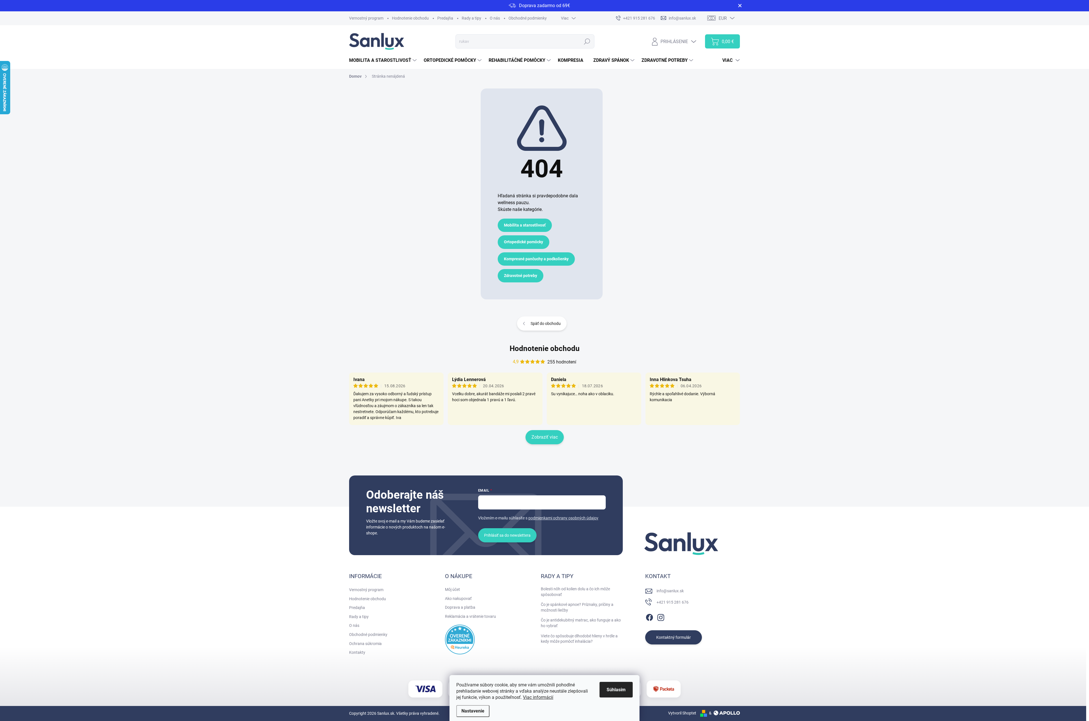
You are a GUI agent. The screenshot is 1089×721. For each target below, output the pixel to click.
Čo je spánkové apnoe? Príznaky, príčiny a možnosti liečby (577, 607)
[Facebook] (649, 616)
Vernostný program (366, 18)
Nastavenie (472, 711)
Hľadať (587, 41)
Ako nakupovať (458, 598)
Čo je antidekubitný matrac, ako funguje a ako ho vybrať (581, 623)
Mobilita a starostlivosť (525, 225)
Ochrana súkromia (365, 643)
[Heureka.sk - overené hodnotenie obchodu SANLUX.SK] (460, 639)
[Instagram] (661, 616)
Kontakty (357, 652)
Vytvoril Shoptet (682, 713)
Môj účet (452, 589)
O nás (495, 18)
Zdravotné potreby (520, 275)
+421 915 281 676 (673, 602)
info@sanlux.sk (670, 591)
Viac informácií (538, 697)
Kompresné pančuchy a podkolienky (536, 259)
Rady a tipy (471, 18)
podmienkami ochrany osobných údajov (563, 518)
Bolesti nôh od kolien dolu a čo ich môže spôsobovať (575, 592)
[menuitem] (383, 60)
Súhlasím (616, 689)
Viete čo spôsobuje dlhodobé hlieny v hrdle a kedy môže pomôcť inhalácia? (579, 639)
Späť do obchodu (546, 323)
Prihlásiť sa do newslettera (507, 535)
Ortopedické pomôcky (523, 242)
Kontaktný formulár (673, 637)
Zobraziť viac (544, 437)
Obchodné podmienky (527, 18)
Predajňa (445, 18)
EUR (723, 18)
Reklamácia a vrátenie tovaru (470, 616)
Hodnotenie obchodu (410, 18)
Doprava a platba (460, 607)
